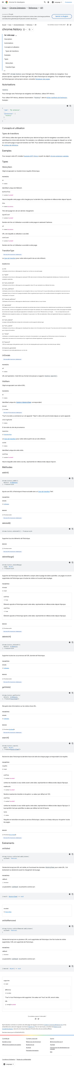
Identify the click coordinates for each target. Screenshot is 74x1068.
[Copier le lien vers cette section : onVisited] (12, 848)
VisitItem (13, 699)
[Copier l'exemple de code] (70, 105)
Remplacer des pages (42, 79)
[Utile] (67, 24)
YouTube (52, 1044)
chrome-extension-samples (59, 156)
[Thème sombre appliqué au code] (67, 105)
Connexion (68, 2)
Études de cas (30, 1044)
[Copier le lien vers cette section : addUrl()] (10, 473)
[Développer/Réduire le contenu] (16, 36)
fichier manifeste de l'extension (57, 98)
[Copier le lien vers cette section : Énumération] (11, 264)
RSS (51, 1052)
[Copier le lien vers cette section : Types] (10, 162)
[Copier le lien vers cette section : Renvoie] (8, 510)
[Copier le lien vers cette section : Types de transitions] (20, 134)
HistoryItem (14, 749)
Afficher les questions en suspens (11, 1044)
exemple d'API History (31, 156)
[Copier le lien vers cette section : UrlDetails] (12, 355)
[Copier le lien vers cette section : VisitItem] (11, 381)
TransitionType (8, 434)
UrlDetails (6, 504)
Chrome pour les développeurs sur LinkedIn (59, 1048)
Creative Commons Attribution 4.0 (53, 1025)
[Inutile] (70, 24)
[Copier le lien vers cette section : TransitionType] (16, 251)
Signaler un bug (6, 1042)
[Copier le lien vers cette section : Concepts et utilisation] (26, 128)
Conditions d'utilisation (8, 1059)
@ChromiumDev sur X (56, 1042)
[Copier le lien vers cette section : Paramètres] (11, 497)
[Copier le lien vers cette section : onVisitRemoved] (17, 921)
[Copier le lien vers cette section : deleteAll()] (12, 523)
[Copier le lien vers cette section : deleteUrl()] (13, 637)
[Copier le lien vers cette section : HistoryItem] (14, 167)
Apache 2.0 (31, 1027)
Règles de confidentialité (24, 1059)
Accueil (4, 25)
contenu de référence (11, 145)
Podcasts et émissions (32, 1050)
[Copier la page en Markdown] (29, 29)
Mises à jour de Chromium (33, 1042)
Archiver (28, 1047)
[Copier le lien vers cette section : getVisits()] (12, 687)
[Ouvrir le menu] (3, 2)
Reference (33, 8)
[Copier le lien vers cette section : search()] (11, 738)
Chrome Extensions (17, 8)
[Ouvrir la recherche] (45, 2)
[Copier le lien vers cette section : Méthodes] (14, 467)
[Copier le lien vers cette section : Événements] (16, 843)
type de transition (10, 258)
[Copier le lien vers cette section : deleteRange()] (16, 557)
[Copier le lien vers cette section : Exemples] (13, 151)
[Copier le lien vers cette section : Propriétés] (10, 176)
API (41, 8)
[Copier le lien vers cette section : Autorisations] (17, 85)
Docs (4, 8)
